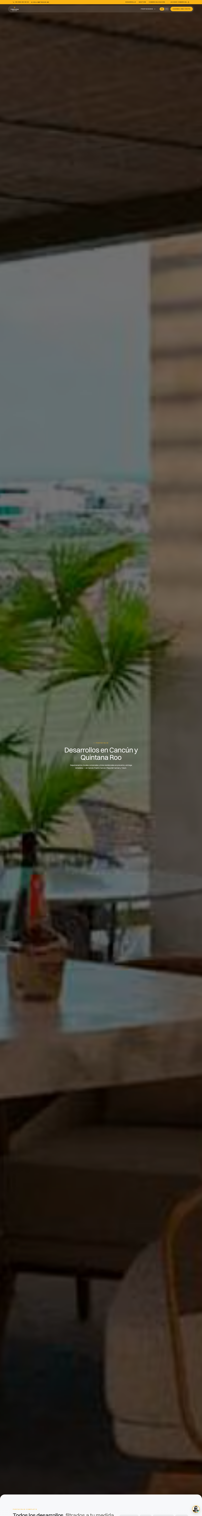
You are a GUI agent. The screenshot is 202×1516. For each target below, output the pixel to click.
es (162, 9)
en (167, 9)
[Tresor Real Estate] (14, 9)
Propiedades (147, 9)
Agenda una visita (181, 9)
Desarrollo (130, 2)
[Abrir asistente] (196, 1509)
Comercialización (157, 2)
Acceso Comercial (179, 2)
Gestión (142, 2)
